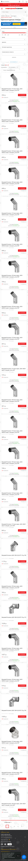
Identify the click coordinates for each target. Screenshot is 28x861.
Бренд (3, 37)
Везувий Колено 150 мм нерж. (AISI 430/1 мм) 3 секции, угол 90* (14, 804)
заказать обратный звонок (6, 835)
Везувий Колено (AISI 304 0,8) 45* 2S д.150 (14, 555)
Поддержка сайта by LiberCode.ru (7, 846)
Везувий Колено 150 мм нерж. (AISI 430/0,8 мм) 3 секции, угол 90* (12, 649)
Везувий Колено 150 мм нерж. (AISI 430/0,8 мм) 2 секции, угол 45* (12, 586)
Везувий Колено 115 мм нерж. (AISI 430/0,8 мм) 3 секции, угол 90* (12, 245)
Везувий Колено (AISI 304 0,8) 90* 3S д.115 (14, 617)
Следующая (7, 822)
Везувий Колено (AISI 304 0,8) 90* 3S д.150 (14, 710)
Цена (3, 31)
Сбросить (14, 57)
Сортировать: (4, 67)
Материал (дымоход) (7, 47)
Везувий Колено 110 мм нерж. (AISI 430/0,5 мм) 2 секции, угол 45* (12, 431)
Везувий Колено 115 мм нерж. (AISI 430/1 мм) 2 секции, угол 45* (14, 369)
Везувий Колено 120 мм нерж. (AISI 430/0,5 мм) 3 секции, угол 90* (12, 151)
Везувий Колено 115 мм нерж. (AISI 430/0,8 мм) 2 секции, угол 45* (12, 213)
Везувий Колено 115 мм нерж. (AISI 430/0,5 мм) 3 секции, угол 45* (12, 742)
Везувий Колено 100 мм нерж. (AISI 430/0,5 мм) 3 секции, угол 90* (12, 182)
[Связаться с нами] (24, 857)
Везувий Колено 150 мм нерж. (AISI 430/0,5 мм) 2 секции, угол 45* (12, 307)
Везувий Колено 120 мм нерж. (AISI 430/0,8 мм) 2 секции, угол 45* (12, 493)
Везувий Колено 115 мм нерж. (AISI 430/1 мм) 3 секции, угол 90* (14, 524)
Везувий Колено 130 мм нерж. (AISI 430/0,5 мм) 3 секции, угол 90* (12, 680)
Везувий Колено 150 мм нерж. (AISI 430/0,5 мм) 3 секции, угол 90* (12, 462)
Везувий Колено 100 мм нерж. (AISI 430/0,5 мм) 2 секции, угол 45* (12, 400)
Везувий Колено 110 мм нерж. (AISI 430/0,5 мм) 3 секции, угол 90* (12, 338)
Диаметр (4, 42)
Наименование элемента (8, 52)
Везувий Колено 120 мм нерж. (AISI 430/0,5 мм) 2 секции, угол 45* (12, 773)
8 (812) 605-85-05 (14, 5)
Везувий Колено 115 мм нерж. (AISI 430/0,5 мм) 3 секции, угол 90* (12, 120)
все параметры (13, 62)
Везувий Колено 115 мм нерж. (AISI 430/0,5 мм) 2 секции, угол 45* (12, 89)
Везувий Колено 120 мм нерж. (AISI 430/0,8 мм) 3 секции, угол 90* (12, 276)
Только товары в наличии (9, 70)
